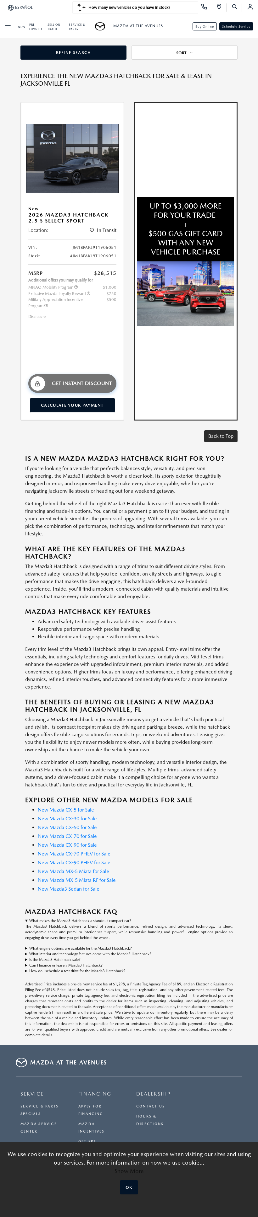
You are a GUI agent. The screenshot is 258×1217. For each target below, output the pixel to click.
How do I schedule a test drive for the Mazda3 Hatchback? (77, 971)
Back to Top (220, 436)
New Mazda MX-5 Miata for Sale (73, 871)
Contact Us (150, 1106)
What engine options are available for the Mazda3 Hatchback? (80, 948)
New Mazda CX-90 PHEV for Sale (74, 863)
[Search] (237, 7)
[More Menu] (8, 26)
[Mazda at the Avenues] (102, 26)
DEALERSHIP (153, 1094)
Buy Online (204, 26)
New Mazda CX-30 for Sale (67, 819)
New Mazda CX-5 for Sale (66, 810)
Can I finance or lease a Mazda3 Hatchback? (66, 965)
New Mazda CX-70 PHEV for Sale (74, 854)
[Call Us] (206, 7)
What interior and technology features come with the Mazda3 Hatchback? (90, 954)
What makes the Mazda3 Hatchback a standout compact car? (80, 921)
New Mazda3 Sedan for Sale (68, 889)
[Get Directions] (221, 7)
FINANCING (94, 1094)
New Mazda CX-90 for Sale (67, 845)
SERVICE (32, 1094)
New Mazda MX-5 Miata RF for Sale (77, 880)
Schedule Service (236, 26)
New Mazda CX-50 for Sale (67, 827)
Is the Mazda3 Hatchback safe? (55, 959)
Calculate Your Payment (72, 405)
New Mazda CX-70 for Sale (67, 836)
